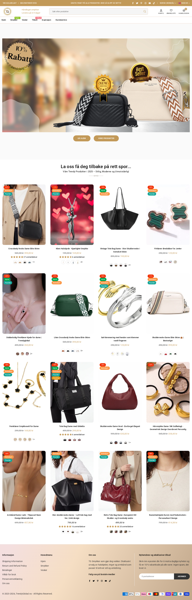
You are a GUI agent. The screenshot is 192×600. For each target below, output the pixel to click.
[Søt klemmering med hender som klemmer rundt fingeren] (120, 303)
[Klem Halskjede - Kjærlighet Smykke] (72, 214)
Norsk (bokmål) (167, 3)
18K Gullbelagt (10, 3)
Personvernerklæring (12, 579)
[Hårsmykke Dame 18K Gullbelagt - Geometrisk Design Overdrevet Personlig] (168, 392)
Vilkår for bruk (9, 574)
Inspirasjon (46, 20)
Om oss (6, 583)
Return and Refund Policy (14, 566)
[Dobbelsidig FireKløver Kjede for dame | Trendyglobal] (24, 303)
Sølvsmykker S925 (28, 3)
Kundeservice (61, 20)
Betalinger (7, 570)
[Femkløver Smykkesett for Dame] (24, 392)
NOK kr (185, 3)
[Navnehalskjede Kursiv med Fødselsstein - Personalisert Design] (168, 481)
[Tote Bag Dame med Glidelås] (72, 392)
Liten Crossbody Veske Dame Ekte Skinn (72, 337)
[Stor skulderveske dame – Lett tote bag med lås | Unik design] (72, 481)
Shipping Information (12, 561)
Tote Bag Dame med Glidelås (72, 426)
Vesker (25, 20)
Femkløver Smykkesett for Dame (24, 426)
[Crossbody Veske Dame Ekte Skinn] (24, 214)
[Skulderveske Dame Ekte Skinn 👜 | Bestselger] (168, 303)
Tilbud (36, 19)
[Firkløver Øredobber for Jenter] (168, 214)
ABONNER (182, 576)
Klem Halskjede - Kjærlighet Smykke (72, 248)
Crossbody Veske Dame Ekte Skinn (23, 248)
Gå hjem (82, 138)
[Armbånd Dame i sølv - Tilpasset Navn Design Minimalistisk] (24, 481)
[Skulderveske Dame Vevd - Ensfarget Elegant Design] (120, 392)
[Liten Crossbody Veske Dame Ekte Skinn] (72, 303)
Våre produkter (106, 138)
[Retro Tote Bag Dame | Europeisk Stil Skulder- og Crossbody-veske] (120, 481)
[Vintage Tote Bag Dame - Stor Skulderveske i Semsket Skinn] (120, 214)
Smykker (15, 19)
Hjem (43, 561)
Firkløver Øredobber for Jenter (168, 248)
